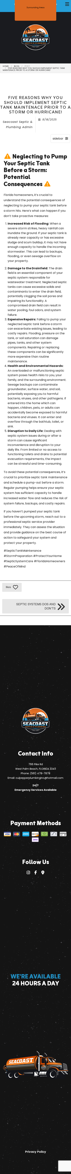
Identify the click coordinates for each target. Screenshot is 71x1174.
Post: (27, 66)
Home (6, 66)
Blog (16, 66)
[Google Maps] (43, 873)
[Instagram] (28, 873)
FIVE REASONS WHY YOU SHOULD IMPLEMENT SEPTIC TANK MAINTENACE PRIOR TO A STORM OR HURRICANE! (34, 69)
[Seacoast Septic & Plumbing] (35, 37)
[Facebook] (36, 873)
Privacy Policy (35, 1152)
